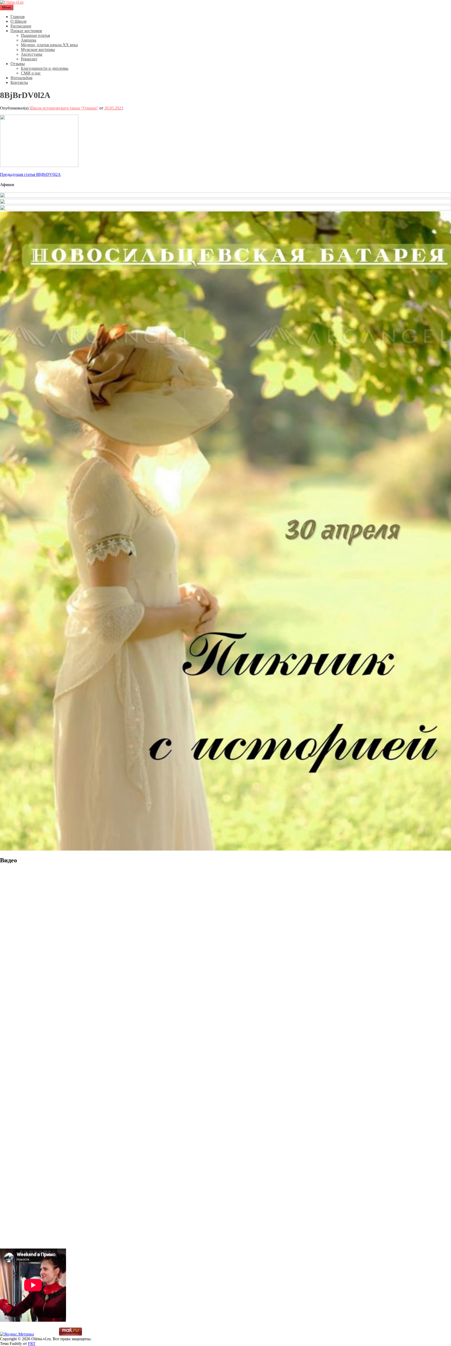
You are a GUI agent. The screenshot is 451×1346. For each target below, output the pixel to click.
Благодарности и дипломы (44, 68)
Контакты (19, 82)
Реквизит (29, 59)
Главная (17, 16)
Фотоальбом (21, 78)
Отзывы (17, 63)
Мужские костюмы (38, 49)
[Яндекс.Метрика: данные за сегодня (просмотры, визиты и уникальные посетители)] (17, 1334)
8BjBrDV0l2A (30, 174)
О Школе (18, 21)
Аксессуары (31, 54)
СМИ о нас (31, 73)
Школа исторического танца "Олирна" (63, 108)
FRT (31, 1343)
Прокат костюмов (26, 30)
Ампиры (28, 40)
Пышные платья (35, 35)
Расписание (20, 26)
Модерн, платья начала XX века (49, 45)
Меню (6, 7)
